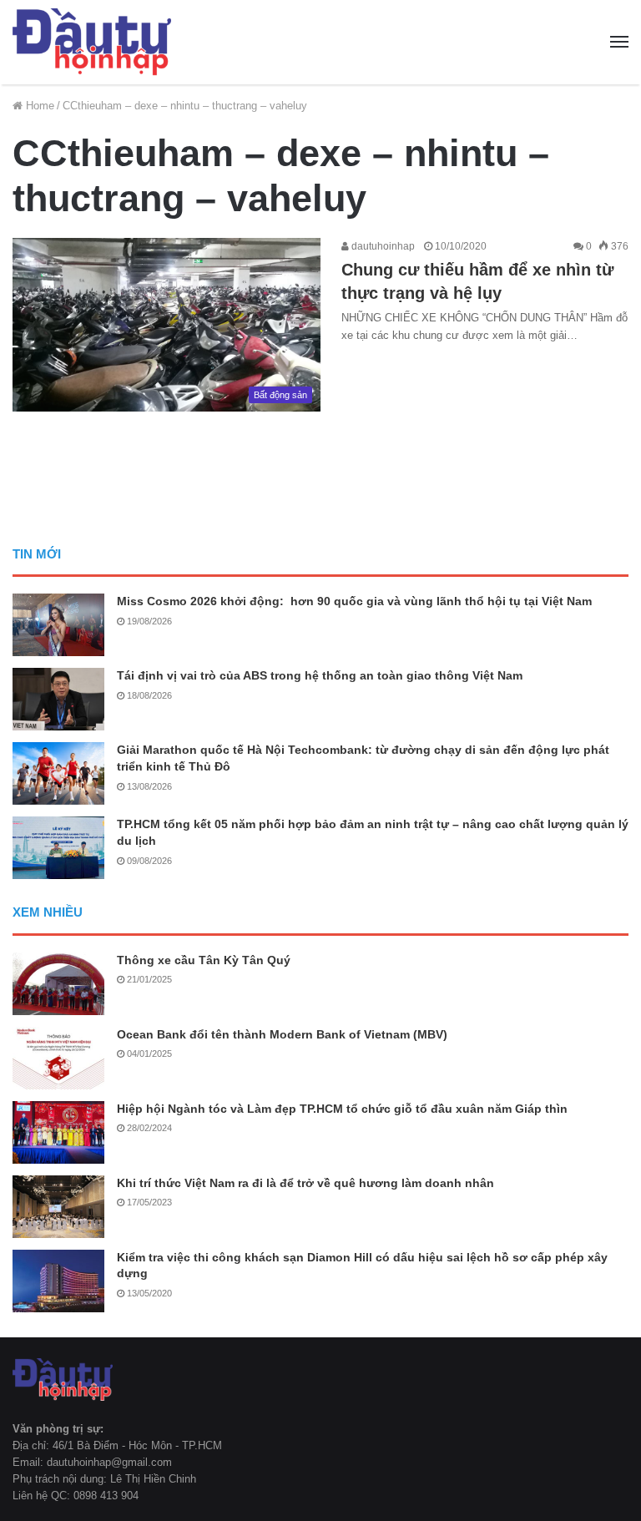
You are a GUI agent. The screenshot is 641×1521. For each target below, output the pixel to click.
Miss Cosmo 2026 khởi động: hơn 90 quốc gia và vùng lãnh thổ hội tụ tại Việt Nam (354, 601)
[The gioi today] (92, 42)
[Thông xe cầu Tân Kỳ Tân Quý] (58, 984)
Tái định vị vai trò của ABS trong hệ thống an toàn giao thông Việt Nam (319, 675)
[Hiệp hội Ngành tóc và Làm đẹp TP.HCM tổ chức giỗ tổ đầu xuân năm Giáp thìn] (58, 1132)
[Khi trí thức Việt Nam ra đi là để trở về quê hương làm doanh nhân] (58, 1206)
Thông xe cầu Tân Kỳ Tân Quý (203, 960)
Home (38, 105)
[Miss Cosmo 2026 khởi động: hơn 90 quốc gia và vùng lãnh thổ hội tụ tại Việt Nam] (58, 625)
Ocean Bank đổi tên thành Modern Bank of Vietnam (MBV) (282, 1034)
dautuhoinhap (382, 246)
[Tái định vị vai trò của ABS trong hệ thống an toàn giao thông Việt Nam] (58, 699)
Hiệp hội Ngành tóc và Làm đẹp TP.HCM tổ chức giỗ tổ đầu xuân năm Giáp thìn (342, 1108)
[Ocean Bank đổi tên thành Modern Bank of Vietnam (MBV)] (58, 1058)
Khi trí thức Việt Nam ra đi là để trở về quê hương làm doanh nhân (305, 1183)
